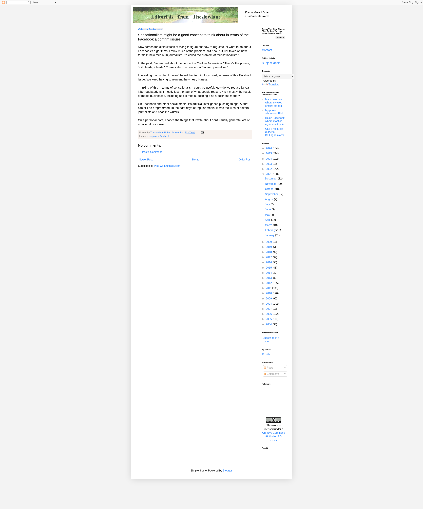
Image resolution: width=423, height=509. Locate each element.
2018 (269, 252)
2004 (269, 324)
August (269, 199)
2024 (269, 158)
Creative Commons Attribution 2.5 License (273, 436)
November (271, 183)
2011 (269, 288)
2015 (269, 267)
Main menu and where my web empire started (274, 102)
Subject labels (271, 63)
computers (153, 136)
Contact (267, 50)
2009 (269, 298)
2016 (269, 262)
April (268, 219)
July (267, 204)
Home (195, 159)
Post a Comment (152, 152)
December (271, 178)
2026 (269, 148)
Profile (266, 354)
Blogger (227, 470)
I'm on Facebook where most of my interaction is (275, 121)
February (270, 230)
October (270, 189)
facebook (165, 136)
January (270, 235)
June (268, 209)
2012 (269, 283)
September (272, 194)
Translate (274, 84)
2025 (269, 153)
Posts (269, 367)
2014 (269, 272)
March (269, 225)
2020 (269, 241)
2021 (269, 174)
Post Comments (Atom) (167, 165)
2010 (269, 293)
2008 (269, 303)
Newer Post (146, 159)
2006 (269, 314)
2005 (269, 319)
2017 (269, 257)
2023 (269, 163)
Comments (272, 373)
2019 (269, 247)
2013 (269, 277)
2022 (269, 169)
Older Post (245, 159)
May (268, 214)
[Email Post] (202, 132)
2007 (269, 308)
